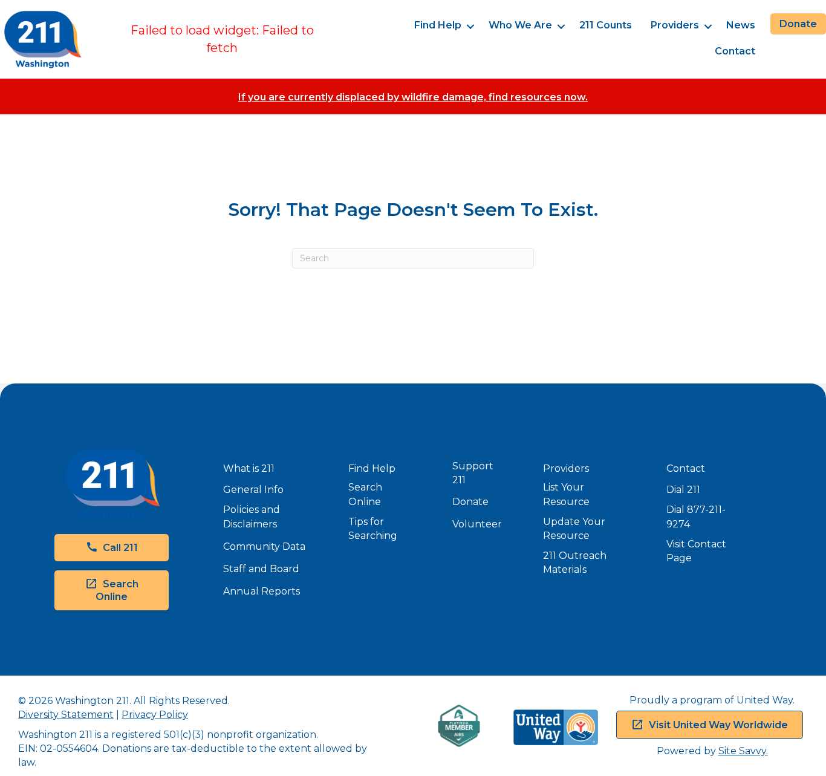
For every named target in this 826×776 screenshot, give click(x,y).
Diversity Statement (66, 714)
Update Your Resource (574, 528)
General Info (253, 489)
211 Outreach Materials (574, 562)
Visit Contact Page (696, 551)
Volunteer (477, 524)
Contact (735, 51)
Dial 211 (683, 489)
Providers (675, 25)
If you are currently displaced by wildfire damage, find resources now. (413, 97)
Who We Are (520, 25)
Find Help (437, 25)
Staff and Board (261, 569)
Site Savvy (742, 751)
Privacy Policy (155, 714)
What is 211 (249, 468)
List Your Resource (566, 494)
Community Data (264, 546)
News (740, 25)
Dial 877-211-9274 (696, 516)
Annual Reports (261, 591)
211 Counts (605, 25)
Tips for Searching (372, 528)
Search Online (365, 494)
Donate (470, 501)
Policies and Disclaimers (251, 516)
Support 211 (472, 473)
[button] (470, 26)
